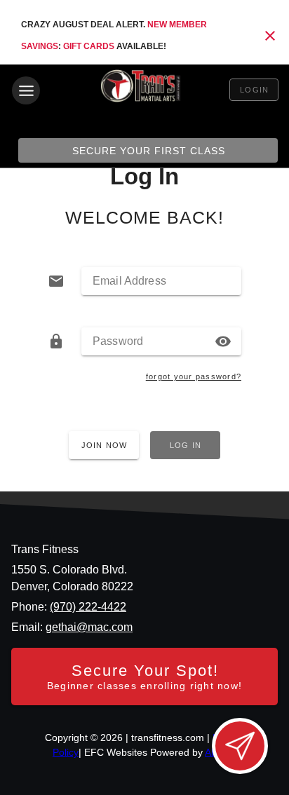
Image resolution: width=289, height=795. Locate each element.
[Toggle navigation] (26, 90)
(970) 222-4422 (88, 607)
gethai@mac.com (89, 627)
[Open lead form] (240, 746)
